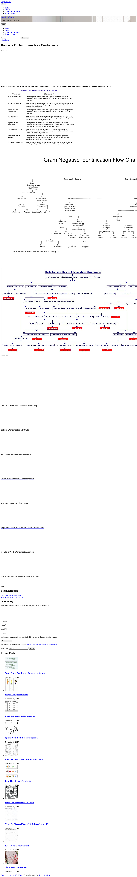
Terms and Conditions (12, 11)
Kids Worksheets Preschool (17, 846)
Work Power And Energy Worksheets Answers (25, 673)
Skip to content (6, 2)
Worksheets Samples (8, 17)
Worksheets (5, 40)
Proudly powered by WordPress (12, 875)
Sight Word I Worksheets (16, 867)
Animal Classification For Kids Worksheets (24, 759)
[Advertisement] (65, 67)
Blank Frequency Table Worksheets (20, 716)
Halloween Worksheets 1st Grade (19, 802)
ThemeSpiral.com (45, 875)
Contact (7, 9)
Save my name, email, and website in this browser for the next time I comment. (30, 637)
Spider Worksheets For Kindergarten (21, 738)
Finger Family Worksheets (16, 695)
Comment (5, 621)
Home (7, 8)
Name (3, 625)
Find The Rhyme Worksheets (18, 781)
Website (3, 633)
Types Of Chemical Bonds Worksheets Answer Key (27, 824)
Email (3, 629)
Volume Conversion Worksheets (12, 597)
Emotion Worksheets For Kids (11, 595)
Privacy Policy (10, 13)
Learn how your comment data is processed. (42, 644)
